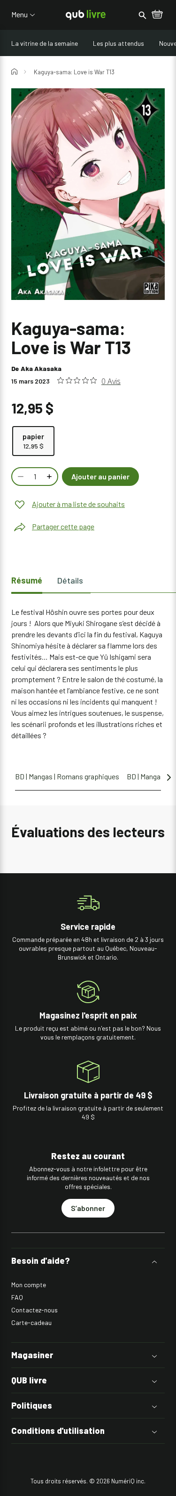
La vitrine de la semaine (44, 43)
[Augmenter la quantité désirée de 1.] (50, 476)
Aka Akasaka (41, 368)
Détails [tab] (70, 580)
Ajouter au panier (100, 476)
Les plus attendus (118, 43)
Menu (19, 14)
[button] (88, 1260)
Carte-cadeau (31, 1322)
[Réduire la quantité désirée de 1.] (19, 476)
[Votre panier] (157, 14)
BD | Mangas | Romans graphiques (67, 776)
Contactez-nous (34, 1310)
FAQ (17, 1297)
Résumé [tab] (26, 580)
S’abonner (88, 1208)
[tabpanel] (88, 673)
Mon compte (28, 1285)
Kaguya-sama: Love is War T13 (74, 72)
